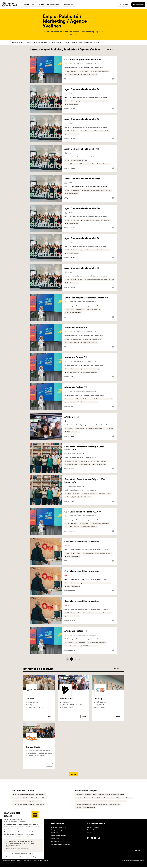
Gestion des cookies (41, 860)
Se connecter (138, 4)
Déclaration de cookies (29, 837)
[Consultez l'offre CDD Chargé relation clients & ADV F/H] (46, 521)
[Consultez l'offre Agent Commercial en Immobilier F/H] (46, 99)
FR (139, 851)
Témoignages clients (58, 835)
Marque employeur (57, 830)
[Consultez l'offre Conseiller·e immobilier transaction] (46, 551)
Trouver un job (28, 4)
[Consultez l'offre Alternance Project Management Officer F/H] (46, 307)
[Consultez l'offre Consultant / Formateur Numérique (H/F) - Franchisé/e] (46, 458)
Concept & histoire (93, 827)
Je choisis (23, 857)
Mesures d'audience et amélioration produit (17, 849)
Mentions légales (9, 860)
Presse (89, 833)
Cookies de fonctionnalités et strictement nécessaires (20, 843)
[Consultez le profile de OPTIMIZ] (39, 689)
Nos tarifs (54, 833)
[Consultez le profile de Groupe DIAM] (73, 689)
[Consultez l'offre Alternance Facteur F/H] (46, 337)
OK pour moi (37, 857)
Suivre (49, 716)
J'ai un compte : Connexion (60, 844)
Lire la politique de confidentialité (13, 837)
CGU (18, 860)
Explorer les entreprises (49, 4)
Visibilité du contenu (11, 847)
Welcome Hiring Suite (58, 827)
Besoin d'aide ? (56, 841)
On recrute (91, 830)
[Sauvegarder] (113, 78)
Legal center (27, 860)
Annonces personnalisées (13, 845)
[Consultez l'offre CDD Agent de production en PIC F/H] (46, 69)
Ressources (68, 4)
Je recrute (124, 4)
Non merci (9, 857)
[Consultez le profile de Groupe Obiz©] (39, 738)
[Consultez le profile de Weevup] (108, 689)
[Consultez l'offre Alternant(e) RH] (46, 426)
